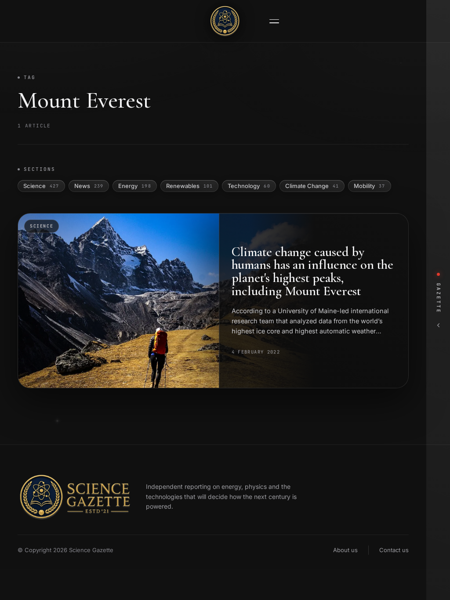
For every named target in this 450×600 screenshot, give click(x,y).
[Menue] (274, 21)
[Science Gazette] (225, 21)
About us (345, 549)
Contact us (394, 549)
